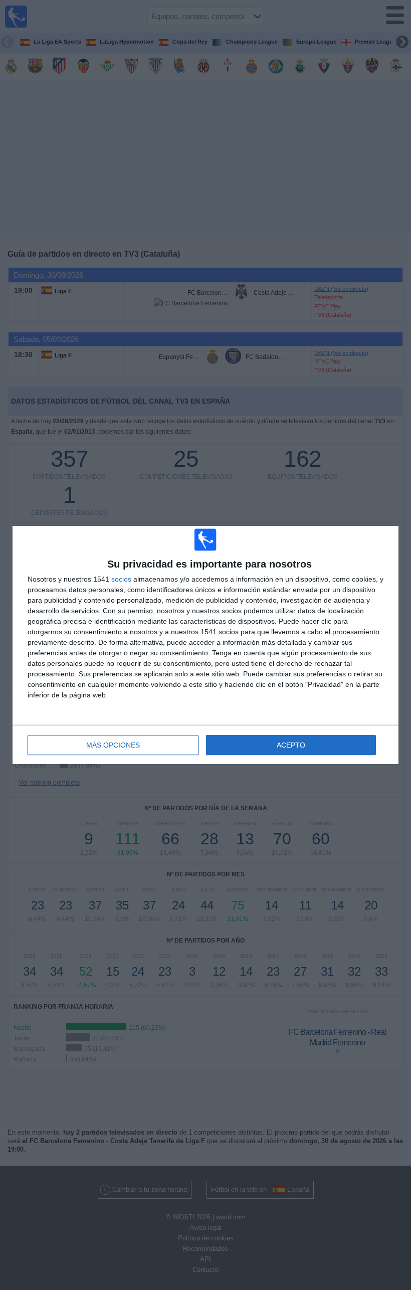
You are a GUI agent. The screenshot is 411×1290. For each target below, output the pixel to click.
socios (121, 579)
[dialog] (205, 645)
